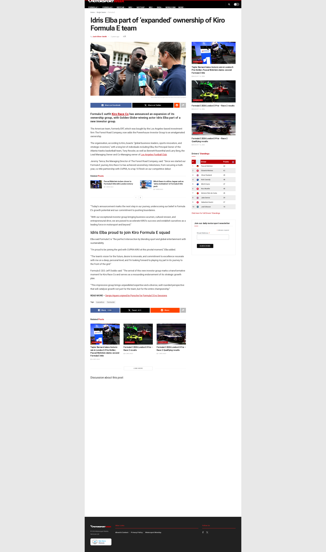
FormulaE (111, 302)
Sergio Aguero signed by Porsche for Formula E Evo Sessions (136, 295)
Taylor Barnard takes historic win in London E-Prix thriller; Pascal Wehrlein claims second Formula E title (213, 70)
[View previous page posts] (136, 197)
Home (92, 12)
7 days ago (162, 353)
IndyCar (120, 7)
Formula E (107, 7)
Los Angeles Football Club (154, 154)
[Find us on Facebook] (202, 532)
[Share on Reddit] (177, 105)
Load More (138, 368)
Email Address (203, 233)
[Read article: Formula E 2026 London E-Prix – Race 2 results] (138, 334)
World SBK (171, 7)
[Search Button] (229, 4)
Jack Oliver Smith (100, 37)
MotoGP (141, 7)
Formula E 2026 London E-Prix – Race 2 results (213, 105)
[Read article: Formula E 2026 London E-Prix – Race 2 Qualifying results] (171, 334)
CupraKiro (100, 302)
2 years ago (115, 37)
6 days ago (96, 359)
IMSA (159, 7)
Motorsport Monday (153, 532)
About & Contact (121, 532)
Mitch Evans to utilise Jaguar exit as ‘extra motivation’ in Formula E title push (168, 183)
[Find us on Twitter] (207, 532)
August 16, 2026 (199, 76)
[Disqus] (138, 413)
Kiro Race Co (120, 114)
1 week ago (109, 187)
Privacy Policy (137, 532)
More (181, 7)
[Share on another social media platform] (183, 105)
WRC (130, 7)
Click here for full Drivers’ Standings (206, 213)
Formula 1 (93, 7)
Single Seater (101, 12)
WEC (151, 7)
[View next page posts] (140, 197)
